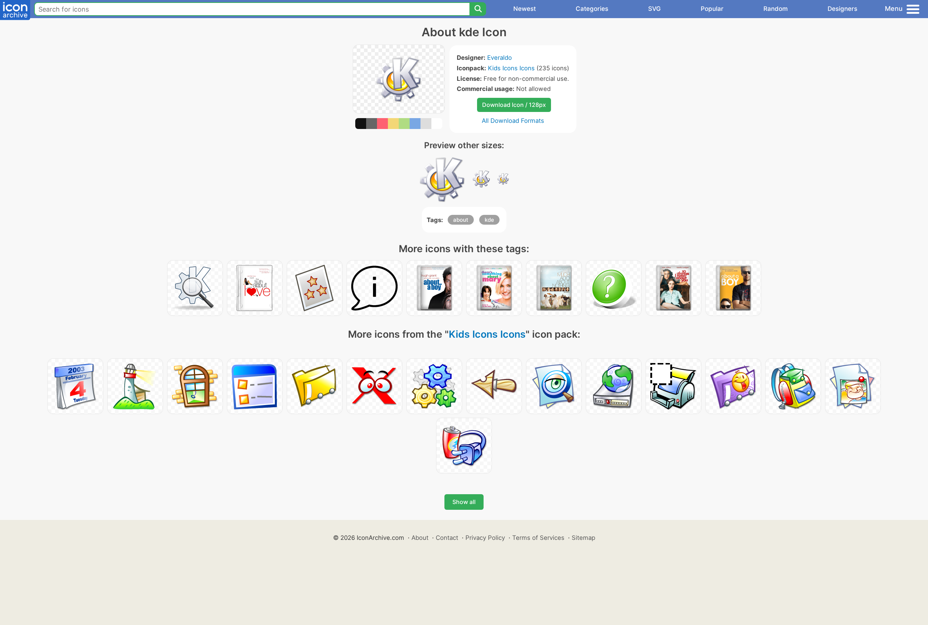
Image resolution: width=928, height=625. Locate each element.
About (419, 537)
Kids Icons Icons (511, 68)
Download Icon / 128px (514, 104)
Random (775, 8)
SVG (654, 8)
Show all (464, 501)
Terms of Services (538, 537)
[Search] (477, 9)
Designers (842, 8)
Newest (524, 8)
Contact (447, 537)
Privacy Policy (485, 537)
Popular (712, 8)
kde (489, 219)
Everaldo (499, 57)
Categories (592, 8)
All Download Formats (513, 120)
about (460, 219)
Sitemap (583, 537)
